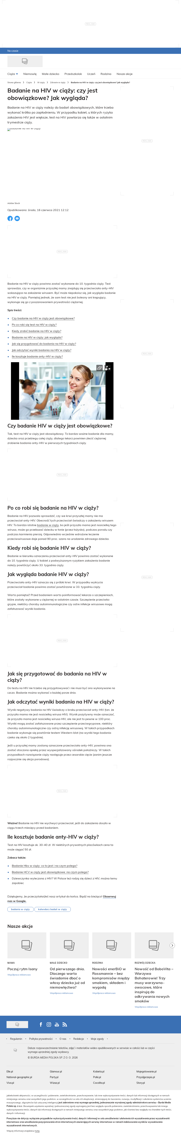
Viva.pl (10, 1082)
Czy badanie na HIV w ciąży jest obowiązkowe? (43, 318)
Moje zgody (97, 1038)
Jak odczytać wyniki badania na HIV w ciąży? (41, 350)
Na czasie (12, 50)
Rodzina (97, 962)
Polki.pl (97, 1077)
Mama (11, 962)
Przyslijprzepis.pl (145, 1077)
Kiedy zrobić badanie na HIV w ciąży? (36, 331)
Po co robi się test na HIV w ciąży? (34, 324)
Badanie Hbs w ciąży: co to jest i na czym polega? (44, 865)
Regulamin (16, 1038)
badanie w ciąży (48, 525)
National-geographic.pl (19, 1077)
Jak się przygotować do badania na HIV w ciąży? (44, 343)
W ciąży (41, 82)
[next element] (172, 972)
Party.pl (54, 1077)
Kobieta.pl (98, 1071)
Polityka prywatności (40, 1038)
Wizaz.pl (55, 1082)
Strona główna (14, 82)
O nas (63, 1038)
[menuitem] (13, 73)
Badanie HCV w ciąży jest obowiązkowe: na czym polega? (50, 872)
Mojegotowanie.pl (146, 1071)
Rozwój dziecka (145, 962)
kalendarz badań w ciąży (52, 909)
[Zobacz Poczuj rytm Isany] (26, 945)
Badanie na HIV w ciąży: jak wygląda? (37, 337)
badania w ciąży (20, 909)
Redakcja (78, 1038)
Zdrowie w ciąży (57, 82)
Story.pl (140, 1082)
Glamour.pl (56, 1071)
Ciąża (29, 82)
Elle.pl (10, 1071)
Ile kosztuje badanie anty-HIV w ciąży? (37, 356)
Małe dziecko (58, 962)
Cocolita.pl (99, 1082)
